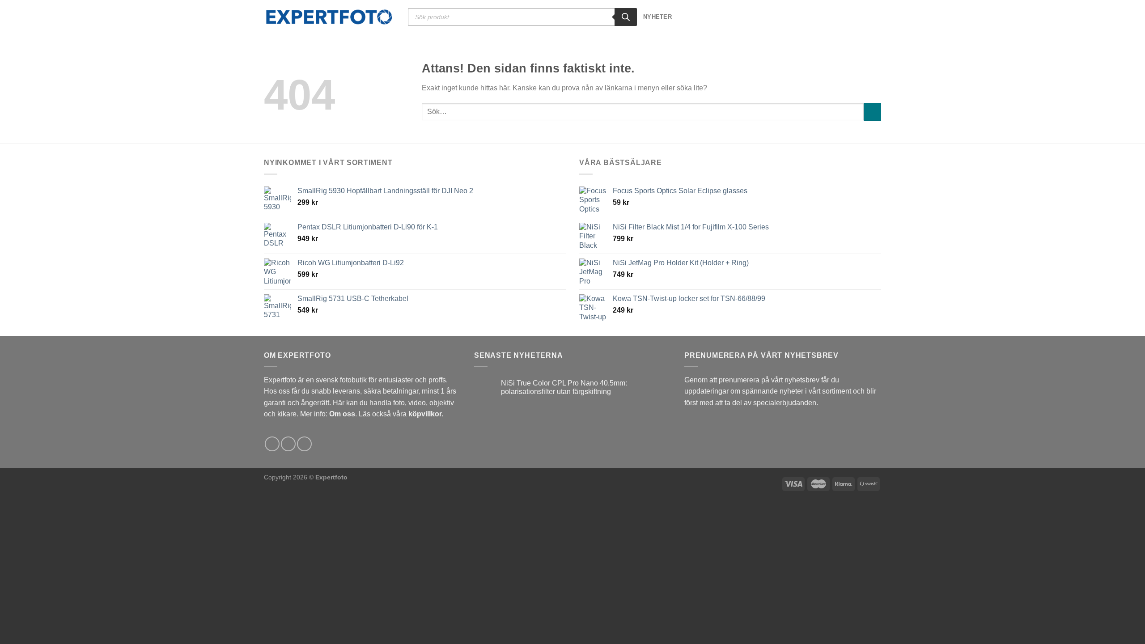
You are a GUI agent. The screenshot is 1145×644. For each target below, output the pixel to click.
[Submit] (872, 111)
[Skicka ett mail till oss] (304, 443)
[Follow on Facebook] (272, 443)
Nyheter (657, 16)
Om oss (342, 414)
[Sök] (626, 17)
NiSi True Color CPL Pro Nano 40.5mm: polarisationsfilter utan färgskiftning (564, 387)
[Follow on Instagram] (288, 443)
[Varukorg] (876, 17)
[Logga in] (861, 17)
